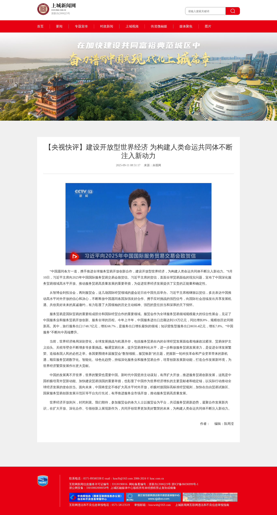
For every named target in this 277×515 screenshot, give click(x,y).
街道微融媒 (159, 26)
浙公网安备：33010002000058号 (89, 487)
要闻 (59, 26)
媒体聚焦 (185, 26)
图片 (208, 26)
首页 (40, 26)
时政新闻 (106, 26)
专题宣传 (81, 26)
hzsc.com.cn (157, 478)
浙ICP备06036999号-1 (185, 484)
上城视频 (132, 26)
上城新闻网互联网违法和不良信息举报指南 (202, 504)
